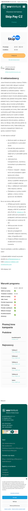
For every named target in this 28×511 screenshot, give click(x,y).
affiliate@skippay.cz (14, 259)
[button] (26, 479)
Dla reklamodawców (8, 443)
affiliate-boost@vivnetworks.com (13, 72)
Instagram (5, 474)
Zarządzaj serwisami (14, 493)
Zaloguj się (14, 55)
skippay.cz (20, 212)
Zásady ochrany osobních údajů (18, 509)
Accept (15, 497)
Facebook (5, 472)
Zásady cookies (7, 509)
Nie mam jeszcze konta (14, 59)
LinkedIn (5, 470)
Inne (17, 339)
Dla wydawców (7, 446)
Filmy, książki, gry (16, 352)
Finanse (14, 22)
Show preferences (15, 505)
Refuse (15, 501)
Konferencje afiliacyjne (9, 450)
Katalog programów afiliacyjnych (12, 448)
